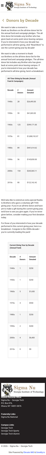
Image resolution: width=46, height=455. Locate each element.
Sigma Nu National (9, 417)
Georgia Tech (7, 428)
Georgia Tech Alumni (10, 434)
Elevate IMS (28, 452)
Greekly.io (40, 452)
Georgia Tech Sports (10, 431)
